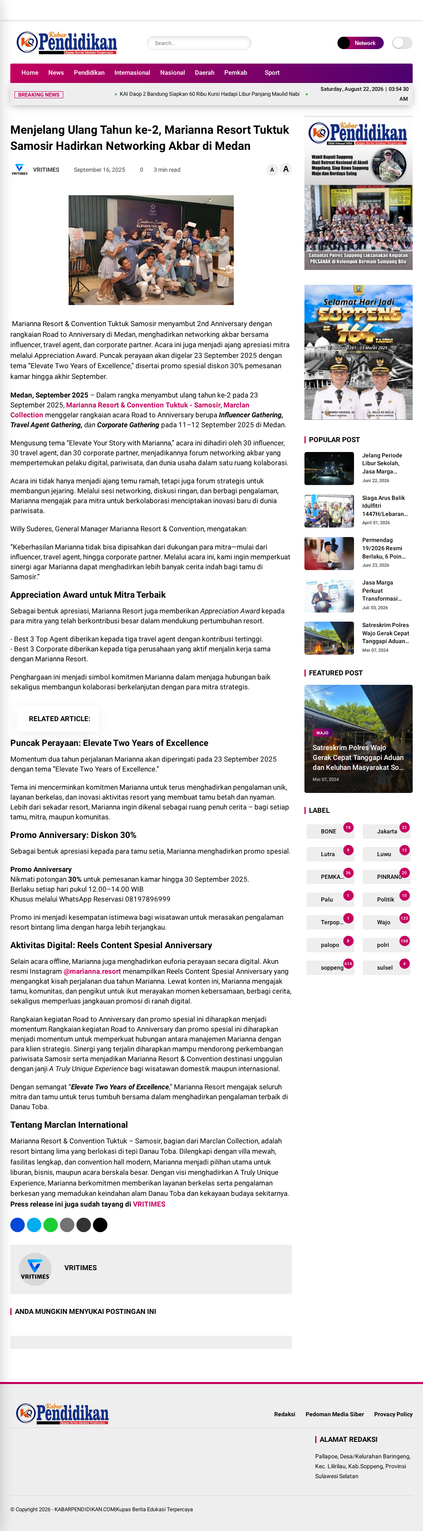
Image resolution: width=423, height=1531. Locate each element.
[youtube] (396, 10)
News (56, 72)
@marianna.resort (93, 971)
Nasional (172, 72)
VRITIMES (149, 1204)
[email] (83, 1225)
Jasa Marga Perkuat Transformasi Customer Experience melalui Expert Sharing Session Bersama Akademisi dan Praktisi (387, 591)
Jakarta (391, 830)
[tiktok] (408, 10)
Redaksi (284, 1414)
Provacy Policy (393, 1414)
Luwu (391, 852)
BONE (335, 830)
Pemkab (235, 72)
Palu (335, 898)
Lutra (335, 852)
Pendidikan (89, 72)
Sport (272, 72)
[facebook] (359, 10)
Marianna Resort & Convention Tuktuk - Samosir (143, 405)
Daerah (204, 72)
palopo (335, 943)
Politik (391, 898)
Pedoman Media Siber (335, 1414)
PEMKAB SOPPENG (337, 875)
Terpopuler (335, 920)
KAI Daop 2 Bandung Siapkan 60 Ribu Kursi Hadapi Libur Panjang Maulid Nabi (182, 94)
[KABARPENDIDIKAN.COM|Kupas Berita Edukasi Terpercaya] (68, 53)
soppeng (336, 966)
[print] (67, 1225)
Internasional (132, 72)
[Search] (243, 43)
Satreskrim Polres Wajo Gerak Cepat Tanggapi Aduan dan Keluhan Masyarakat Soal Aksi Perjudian (385, 634)
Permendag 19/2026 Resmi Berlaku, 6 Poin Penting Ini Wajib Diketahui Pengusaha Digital (386, 549)
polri (392, 943)
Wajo (322, 732)
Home (29, 72)
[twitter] (371, 10)
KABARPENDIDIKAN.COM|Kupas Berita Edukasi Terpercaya (124, 1509)
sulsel (391, 966)
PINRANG (391, 875)
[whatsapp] (50, 1225)
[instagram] (384, 10)
